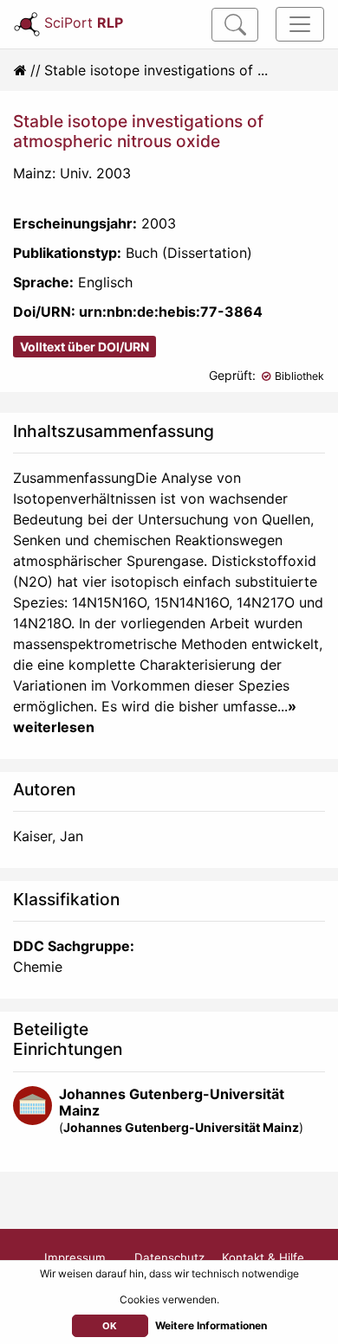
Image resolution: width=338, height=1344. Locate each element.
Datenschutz (169, 1257)
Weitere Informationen (211, 1325)
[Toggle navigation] (300, 24)
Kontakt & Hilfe (263, 1257)
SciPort (83, 22)
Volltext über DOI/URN (84, 346)
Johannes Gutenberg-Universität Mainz (171, 1102)
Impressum (75, 1257)
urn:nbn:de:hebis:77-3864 (171, 311)
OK (109, 1326)
